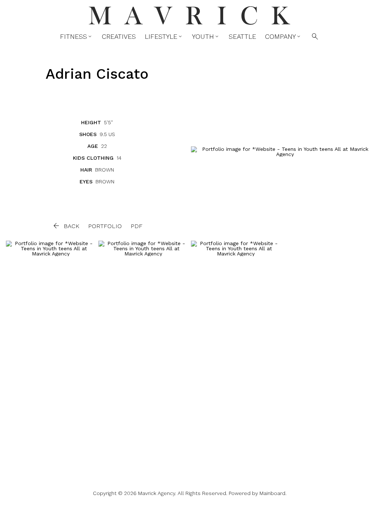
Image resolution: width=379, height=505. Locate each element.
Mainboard (272, 493)
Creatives (119, 36)
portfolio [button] (105, 226)
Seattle (242, 36)
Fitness (76, 36)
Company (283, 36)
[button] (65, 225)
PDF (136, 226)
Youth (206, 36)
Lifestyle (164, 36)
